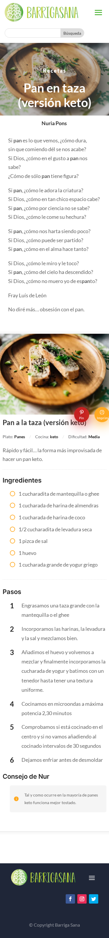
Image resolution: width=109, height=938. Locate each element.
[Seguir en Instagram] (82, 899)
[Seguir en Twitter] (93, 899)
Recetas (54, 70)
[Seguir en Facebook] (70, 899)
